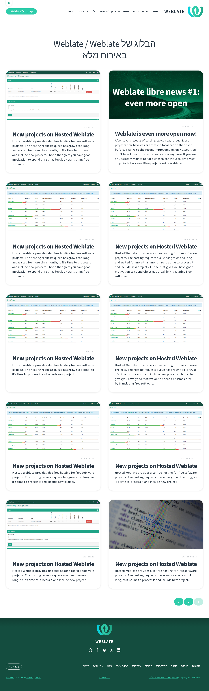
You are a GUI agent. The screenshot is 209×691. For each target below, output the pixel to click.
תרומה (148, 666)
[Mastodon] (104, 650)
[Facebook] (97, 650)
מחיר (135, 11)
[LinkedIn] (118, 650)
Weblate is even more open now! (156, 134)
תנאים (38, 677)
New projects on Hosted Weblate (53, 134)
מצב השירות (104, 677)
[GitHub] (90, 650)
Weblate (174, 11)
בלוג (94, 11)
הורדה (145, 11)
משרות (136, 666)
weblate (104, 641)
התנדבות (123, 11)
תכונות (157, 11)
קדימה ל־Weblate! (21, 11)
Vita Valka (10, 677)
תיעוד (71, 11)
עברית (15, 666)
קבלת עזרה (106, 11)
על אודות (83, 11)
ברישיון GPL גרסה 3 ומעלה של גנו (163, 677)
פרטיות (29, 677)
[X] (111, 650)
